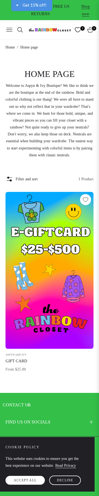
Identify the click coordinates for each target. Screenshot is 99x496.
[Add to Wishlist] (85, 199)
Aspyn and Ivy (16, 354)
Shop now (85, 10)
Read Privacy (65, 465)
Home (10, 47)
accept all (25, 480)
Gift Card (16, 361)
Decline (65, 480)
